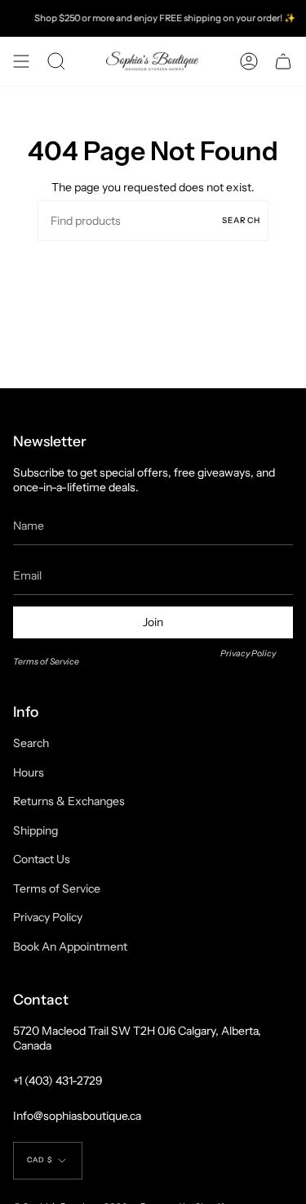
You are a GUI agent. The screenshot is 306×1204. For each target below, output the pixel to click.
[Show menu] (21, 61)
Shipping (35, 830)
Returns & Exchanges (69, 801)
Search (241, 220)
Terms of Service (46, 661)
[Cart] (283, 61)
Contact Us (41, 859)
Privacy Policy (248, 653)
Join (153, 622)
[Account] (249, 61)
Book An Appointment (70, 946)
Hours (28, 772)
